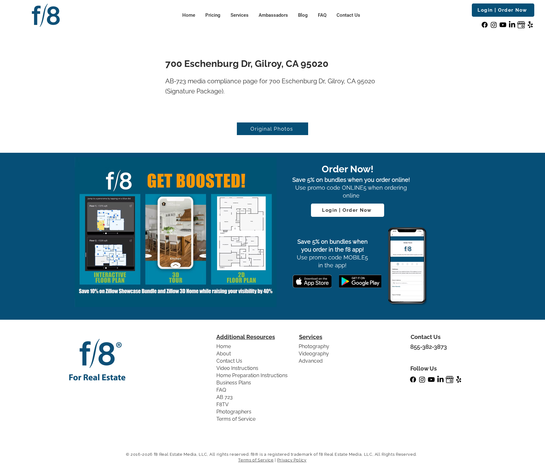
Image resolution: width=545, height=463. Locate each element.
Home (223, 346)
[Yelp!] (530, 25)
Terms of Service (235, 419)
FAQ (221, 390)
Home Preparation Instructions (252, 375)
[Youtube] (503, 25)
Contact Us (229, 361)
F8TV (222, 404)
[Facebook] (485, 25)
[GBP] (521, 25)
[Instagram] (494, 25)
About (223, 354)
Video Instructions (237, 368)
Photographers (233, 412)
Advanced (311, 361)
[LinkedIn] (512, 25)
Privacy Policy (292, 460)
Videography (314, 354)
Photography (314, 346)
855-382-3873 (428, 346)
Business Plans (233, 383)
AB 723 (224, 397)
